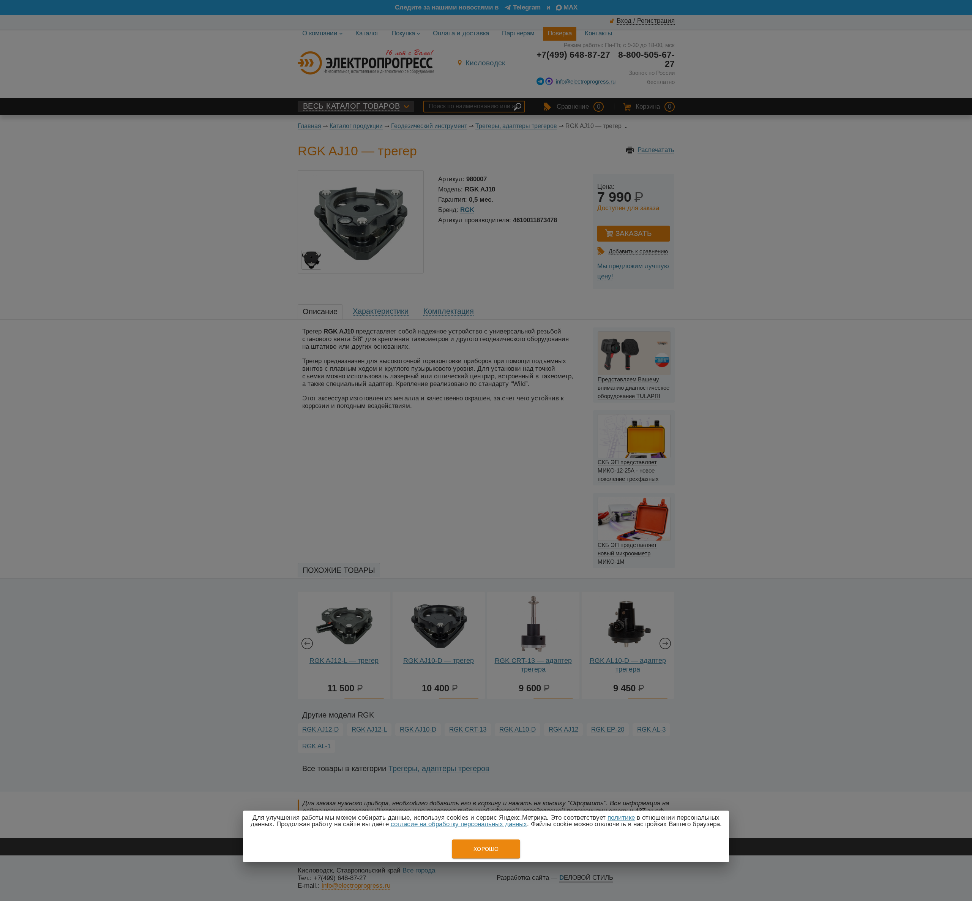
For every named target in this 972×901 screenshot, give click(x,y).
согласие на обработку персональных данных (459, 824)
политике (621, 817)
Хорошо (486, 849)
